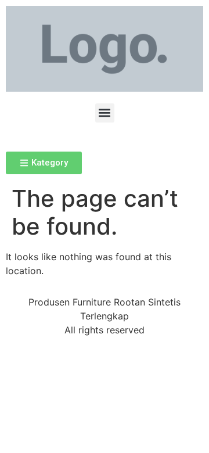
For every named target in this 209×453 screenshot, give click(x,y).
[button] (104, 113)
